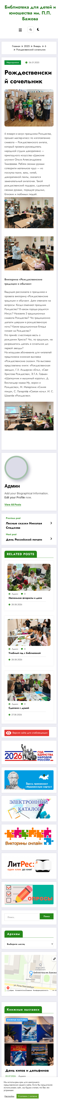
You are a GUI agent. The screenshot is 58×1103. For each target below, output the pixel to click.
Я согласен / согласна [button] (27, 1096)
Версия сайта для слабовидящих (29, 732)
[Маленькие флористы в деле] (29, 577)
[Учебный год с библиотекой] (29, 632)
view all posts (12, 504)
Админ (12, 486)
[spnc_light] (38, 29)
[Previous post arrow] (51, 523)
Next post (11, 534)
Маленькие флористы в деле (25, 598)
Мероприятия (13, 62)
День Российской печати (24, 540)
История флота (18, 1070)
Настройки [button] (9, 1096)
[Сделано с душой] (29, 687)
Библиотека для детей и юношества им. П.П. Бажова (30, 13)
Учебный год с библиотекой (25, 653)
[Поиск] (30, 29)
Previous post (13, 518)
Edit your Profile (14, 497)
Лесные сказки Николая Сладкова (24, 525)
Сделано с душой (19, 708)
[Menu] (20, 30)
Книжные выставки (18, 1020)
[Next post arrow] (51, 538)
